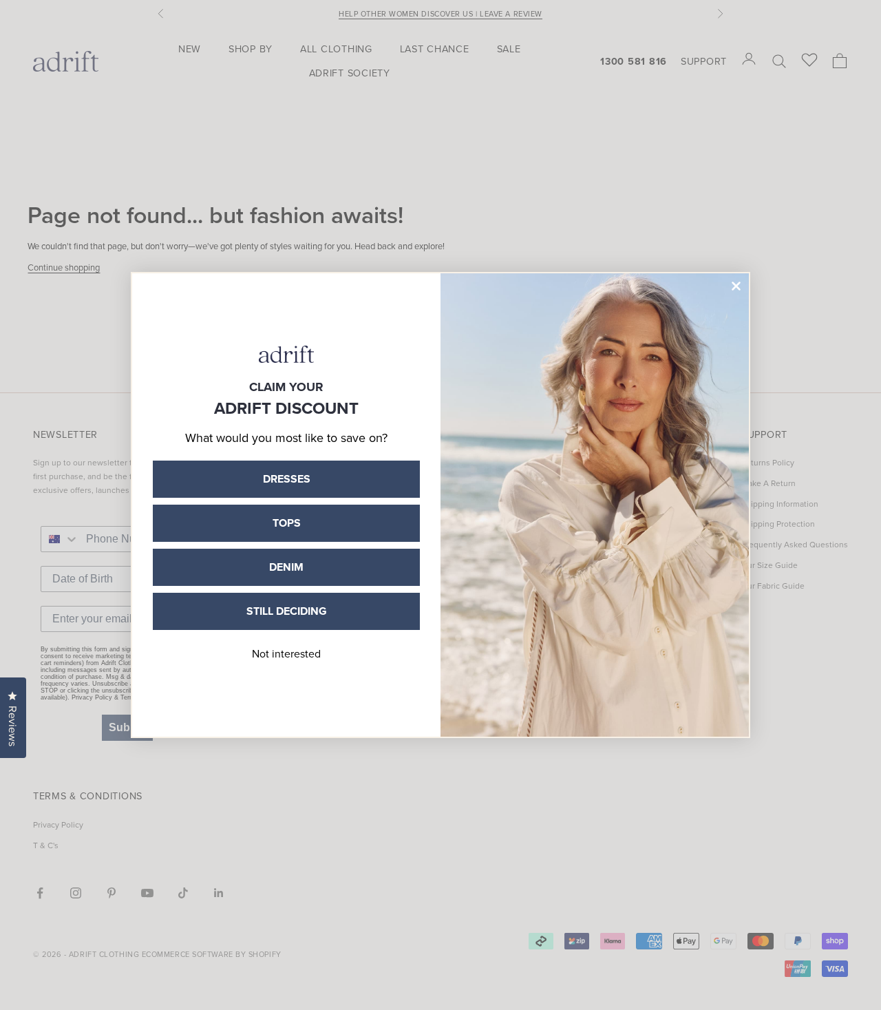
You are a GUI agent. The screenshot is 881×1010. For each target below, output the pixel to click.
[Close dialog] (736, 286)
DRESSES (286, 479)
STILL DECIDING (286, 611)
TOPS (287, 523)
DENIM (286, 567)
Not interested (286, 654)
